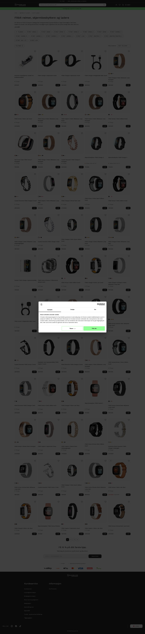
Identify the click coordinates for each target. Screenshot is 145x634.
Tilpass (71, 328)
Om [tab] (95, 309)
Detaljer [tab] (72, 309)
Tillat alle (94, 328)
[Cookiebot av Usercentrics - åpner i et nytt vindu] (98, 304)
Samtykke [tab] (49, 309)
